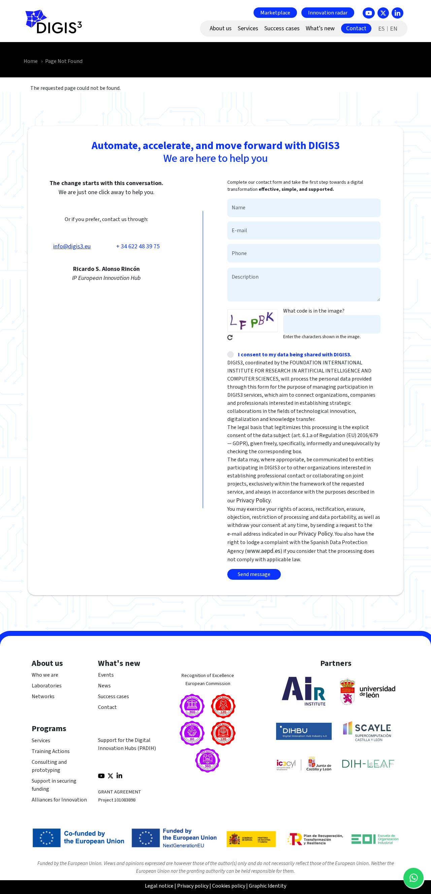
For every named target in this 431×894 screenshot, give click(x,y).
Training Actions (51, 751)
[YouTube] (369, 13)
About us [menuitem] (221, 28)
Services (41, 740)
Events (106, 675)
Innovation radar (327, 12)
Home (31, 61)
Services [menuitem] (248, 28)
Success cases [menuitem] (282, 28)
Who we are (45, 675)
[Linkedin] (397, 13)
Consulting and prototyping (49, 766)
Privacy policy (192, 886)
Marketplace (275, 12)
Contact (107, 707)
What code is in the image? (313, 311)
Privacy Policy (253, 500)
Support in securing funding (54, 785)
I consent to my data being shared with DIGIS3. (294, 354)
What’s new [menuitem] (320, 28)
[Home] (57, 25)
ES (381, 29)
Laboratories (47, 685)
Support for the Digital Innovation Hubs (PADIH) (127, 744)
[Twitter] (383, 13)
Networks (43, 696)
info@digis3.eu (72, 246)
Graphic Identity (267, 886)
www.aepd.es (263, 551)
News (104, 685)
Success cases (113, 696)
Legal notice (159, 886)
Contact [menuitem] (356, 28)
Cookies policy (228, 886)
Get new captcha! (230, 337)
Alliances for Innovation (59, 799)
